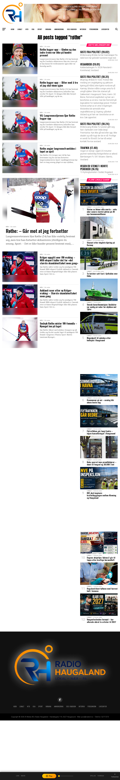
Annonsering (59, 29)
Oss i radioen (72, 29)
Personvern (93, 29)
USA (33, 29)
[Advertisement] (99, 358)
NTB (27, 29)
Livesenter (105, 29)
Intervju (83, 29)
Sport (40, 29)
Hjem (12, 29)
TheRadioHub (115, 777)
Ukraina (48, 29)
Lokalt (19, 29)
